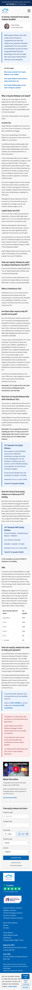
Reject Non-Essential (26, 982)
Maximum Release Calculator (12, 908)
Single (9, 834)
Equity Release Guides (10, 935)
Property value (8, 812)
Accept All (25, 976)
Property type (7, 839)
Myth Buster (7, 938)
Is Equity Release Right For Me (13, 940)
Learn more (12, 986)
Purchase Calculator (9, 915)
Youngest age (7, 821)
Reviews (6, 925)
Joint (23, 834)
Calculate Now (16, 858)
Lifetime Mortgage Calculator (13, 913)
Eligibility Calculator (9, 910)
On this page (9, 68)
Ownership (6, 830)
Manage (25, 987)
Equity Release (8, 933)
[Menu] (29, 11)
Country (5, 848)
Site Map (6, 928)
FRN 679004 (6, 968)
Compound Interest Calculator (13, 918)
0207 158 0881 (10, 4)
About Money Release (10, 923)
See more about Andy (10, 798)
